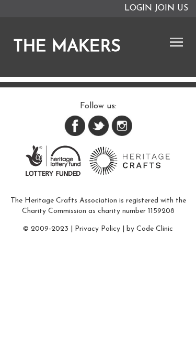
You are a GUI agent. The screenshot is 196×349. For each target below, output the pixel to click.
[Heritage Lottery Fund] (53, 160)
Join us (171, 8)
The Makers (67, 47)
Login (138, 8)
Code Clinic (154, 229)
